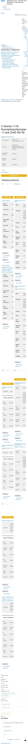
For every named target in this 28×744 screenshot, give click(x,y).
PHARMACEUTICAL (6, 55)
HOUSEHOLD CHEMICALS (8, 60)
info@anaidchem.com (8, 730)
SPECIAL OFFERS (6, 67)
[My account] (15, 11)
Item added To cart (6, 743)
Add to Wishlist (6, 255)
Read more (5, 253)
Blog (5, 7)
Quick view (5, 257)
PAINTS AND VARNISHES (8, 63)
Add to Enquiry (8, 197)
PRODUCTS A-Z (6, 46)
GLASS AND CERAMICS (7, 57)
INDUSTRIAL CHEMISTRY (8, 48)
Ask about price (14, 175)
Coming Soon (7, 9)
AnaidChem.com (17, 739)
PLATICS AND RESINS (7, 61)
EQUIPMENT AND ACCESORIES (10, 64)
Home (5, 6)
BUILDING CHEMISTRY (7, 52)
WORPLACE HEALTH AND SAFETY (10, 66)
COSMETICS (16, 52)
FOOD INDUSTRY (6, 58)
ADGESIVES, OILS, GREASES (8, 53)
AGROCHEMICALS (15, 55)
